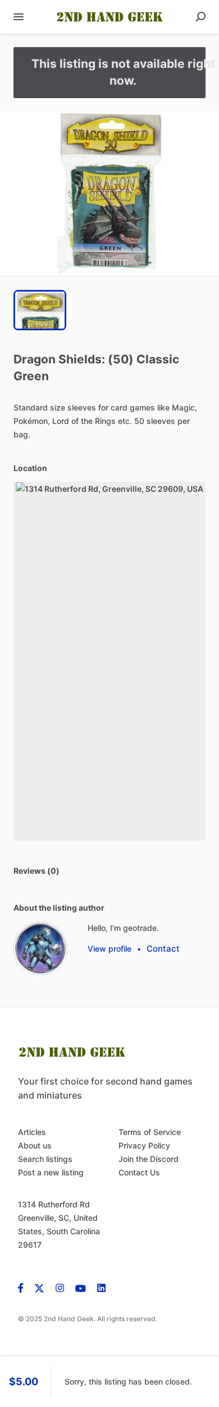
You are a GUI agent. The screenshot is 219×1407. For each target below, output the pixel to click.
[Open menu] (18, 17)
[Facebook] (23, 1287)
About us (35, 1145)
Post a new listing (51, 1172)
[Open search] (200, 17)
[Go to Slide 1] (39, 310)
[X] (39, 1287)
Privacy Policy (144, 1145)
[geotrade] (40, 948)
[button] (109, 194)
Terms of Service (149, 1132)
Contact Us (139, 1172)
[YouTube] (81, 1287)
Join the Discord (148, 1159)
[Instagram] (60, 1287)
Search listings (45, 1159)
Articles (32, 1132)
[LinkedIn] (101, 1287)
